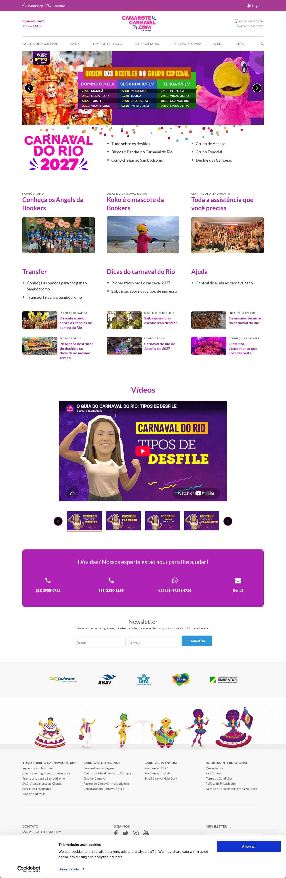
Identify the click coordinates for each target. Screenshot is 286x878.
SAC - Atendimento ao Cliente (41, 783)
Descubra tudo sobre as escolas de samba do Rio (76, 323)
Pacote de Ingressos (40, 44)
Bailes (75, 44)
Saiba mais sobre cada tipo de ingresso (144, 291)
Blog (240, 44)
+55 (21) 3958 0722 (252, 26)
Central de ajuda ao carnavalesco (224, 282)
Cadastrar (197, 641)
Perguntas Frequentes (36, 788)
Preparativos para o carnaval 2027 (140, 282)
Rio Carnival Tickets (157, 773)
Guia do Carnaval (95, 778)
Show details (69, 869)
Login (255, 6)
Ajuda (218, 44)
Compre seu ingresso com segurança (46, 773)
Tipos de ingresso (34, 794)
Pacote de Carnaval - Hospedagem (106, 783)
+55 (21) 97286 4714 (251, 21)
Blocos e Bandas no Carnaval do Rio (141, 151)
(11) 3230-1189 (50, 832)
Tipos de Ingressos (107, 44)
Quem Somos (214, 768)
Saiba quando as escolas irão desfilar (160, 320)
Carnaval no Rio (147, 44)
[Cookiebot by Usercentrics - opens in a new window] (28, 869)
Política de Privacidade (221, 783)
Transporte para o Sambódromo (54, 297)
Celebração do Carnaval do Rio (104, 788)
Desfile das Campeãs (214, 160)
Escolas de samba (187, 44)
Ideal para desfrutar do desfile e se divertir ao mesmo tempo (76, 351)
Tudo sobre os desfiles (130, 143)
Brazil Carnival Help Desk (161, 778)
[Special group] (143, 88)
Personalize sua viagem (99, 768)
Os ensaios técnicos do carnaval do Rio (245, 320)
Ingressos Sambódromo (38, 768)
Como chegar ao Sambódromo (137, 160)
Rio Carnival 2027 (156, 768)
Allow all (248, 846)
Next (256, 87)
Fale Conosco (214, 773)
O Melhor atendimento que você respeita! (243, 348)
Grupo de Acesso (210, 143)
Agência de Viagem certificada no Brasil (231, 788)
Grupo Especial (209, 151)
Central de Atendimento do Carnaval (108, 773)
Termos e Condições (219, 778)
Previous (29, 87)
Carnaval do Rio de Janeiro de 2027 (159, 346)
